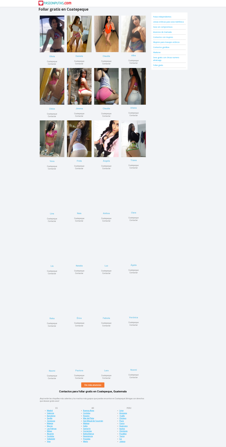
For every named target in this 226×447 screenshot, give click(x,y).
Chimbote (123, 431)
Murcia (50, 426)
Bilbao (49, 431)
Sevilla (49, 418)
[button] (92, 385)
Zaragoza (51, 421)
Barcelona (51, 416)
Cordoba (50, 436)
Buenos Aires (88, 411)
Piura (121, 421)
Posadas (86, 439)
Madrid (50, 411)
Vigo (49, 441)
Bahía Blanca (88, 434)
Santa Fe (87, 429)
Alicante (50, 434)
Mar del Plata (88, 418)
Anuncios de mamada (162, 32)
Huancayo (123, 426)
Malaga (50, 423)
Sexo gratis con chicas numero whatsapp (166, 58)
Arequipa (123, 413)
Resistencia (88, 436)
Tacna (122, 436)
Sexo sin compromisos (163, 27)
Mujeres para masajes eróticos (166, 42)
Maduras (157, 52)
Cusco (122, 423)
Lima (121, 411)
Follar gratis (158, 65)
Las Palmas (51, 429)
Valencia (50, 413)
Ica (120, 439)
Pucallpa (122, 434)
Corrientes (87, 431)
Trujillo (122, 416)
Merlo (85, 441)
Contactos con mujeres (163, 37)
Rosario (86, 416)
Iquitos (122, 429)
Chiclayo (122, 418)
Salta (85, 426)
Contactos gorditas (161, 47)
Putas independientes (162, 16)
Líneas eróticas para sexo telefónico (168, 22)
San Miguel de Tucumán (93, 421)
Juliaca (122, 441)
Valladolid (51, 439)
